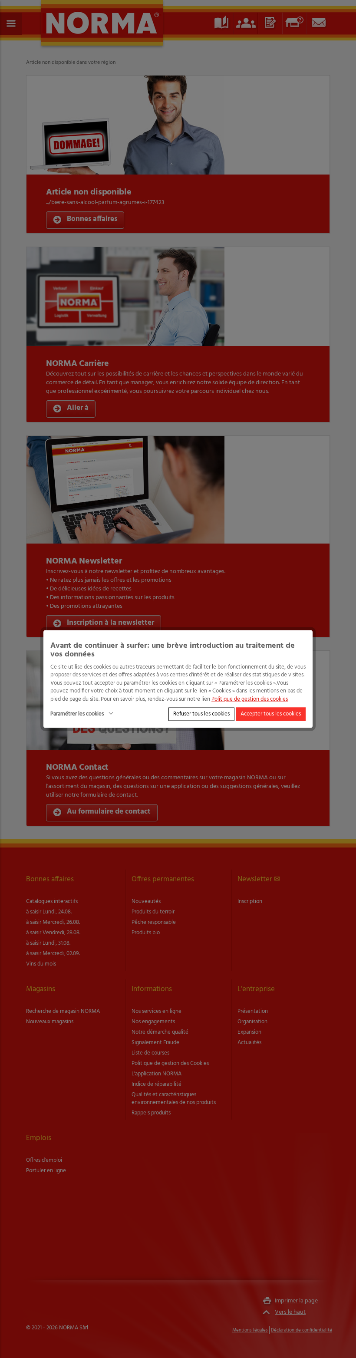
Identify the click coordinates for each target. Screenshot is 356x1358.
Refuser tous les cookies (201, 714)
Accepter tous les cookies (271, 714)
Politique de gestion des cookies (249, 698)
